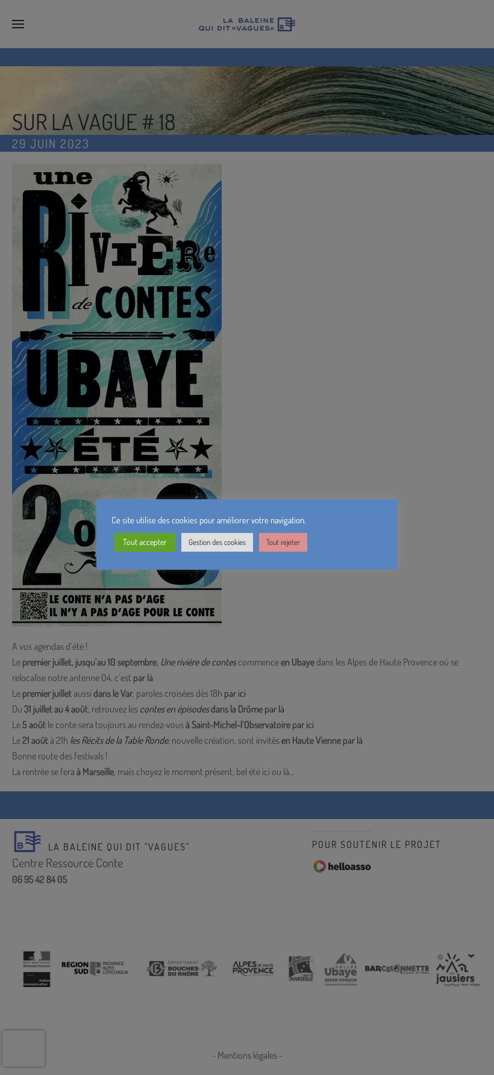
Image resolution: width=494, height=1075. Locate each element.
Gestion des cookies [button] (217, 542)
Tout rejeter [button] (283, 542)
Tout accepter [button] (145, 542)
